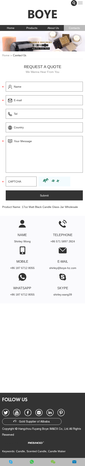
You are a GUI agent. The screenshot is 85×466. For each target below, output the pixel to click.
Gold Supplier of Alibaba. (34, 422)
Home (10, 28)
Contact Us (19, 55)
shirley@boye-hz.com (62, 268)
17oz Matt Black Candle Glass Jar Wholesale (50, 206)
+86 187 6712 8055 (22, 294)
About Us (53, 28)
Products (31, 28)
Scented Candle (36, 451)
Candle (20, 451)
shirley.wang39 (62, 294)
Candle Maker (57, 451)
